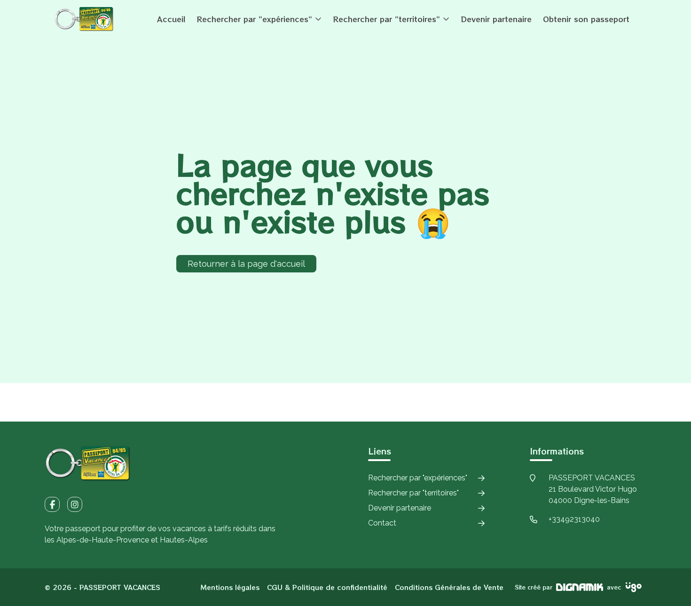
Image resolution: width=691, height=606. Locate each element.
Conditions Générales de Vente (449, 587)
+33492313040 (574, 519)
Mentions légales (230, 587)
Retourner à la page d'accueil (246, 264)
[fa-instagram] (74, 504)
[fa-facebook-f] (52, 504)
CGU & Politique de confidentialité (327, 587)
